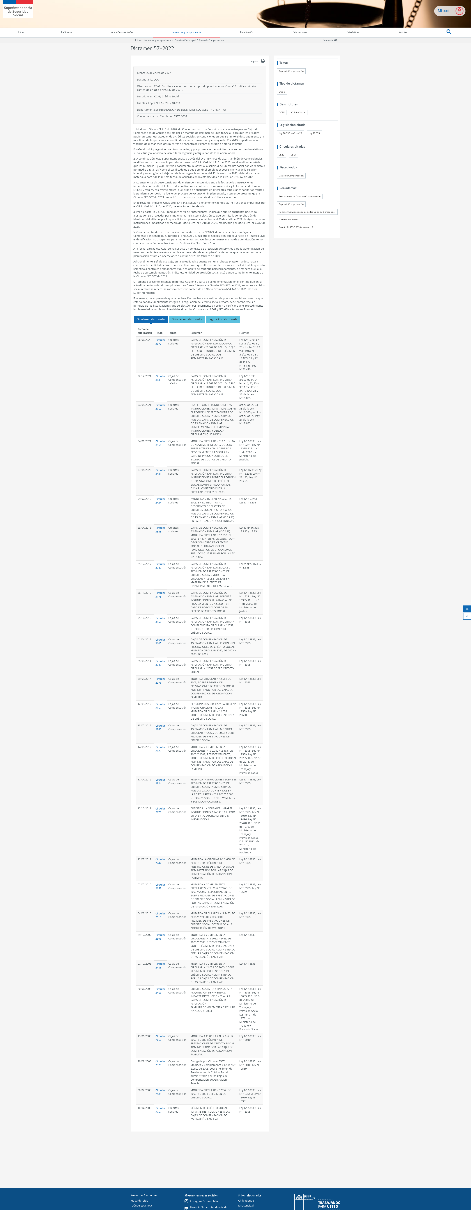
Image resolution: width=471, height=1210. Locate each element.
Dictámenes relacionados (187, 319)
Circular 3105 (160, 641)
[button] (449, 32)
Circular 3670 (160, 341)
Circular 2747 (160, 861)
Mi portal (445, 11)
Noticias (403, 32)
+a (468, 609)
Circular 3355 (160, 529)
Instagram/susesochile (204, 1201)
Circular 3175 (160, 594)
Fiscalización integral (185, 40)
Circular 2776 (160, 810)
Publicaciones (300, 32)
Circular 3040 (160, 662)
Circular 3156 (160, 619)
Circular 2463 (160, 990)
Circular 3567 (160, 406)
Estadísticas (353, 32)
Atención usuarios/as (122, 32)
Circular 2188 (160, 1092)
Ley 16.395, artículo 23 (290, 133)
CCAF (281, 112)
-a (468, 617)
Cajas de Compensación (211, 40)
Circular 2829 (160, 749)
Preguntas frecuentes (144, 1195)
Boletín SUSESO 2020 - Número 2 (296, 227)
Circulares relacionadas (151, 319)
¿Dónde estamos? (141, 1205)
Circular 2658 (160, 886)
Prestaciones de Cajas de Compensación (300, 196)
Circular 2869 (160, 705)
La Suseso (66, 32)
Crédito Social (298, 112)
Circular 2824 (160, 781)
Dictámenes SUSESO (289, 219)
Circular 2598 (160, 936)
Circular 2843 (160, 727)
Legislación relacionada (222, 319)
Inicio (138, 40)
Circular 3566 (160, 443)
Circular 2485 (160, 965)
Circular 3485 (160, 472)
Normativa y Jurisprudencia (157, 40)
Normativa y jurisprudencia (187, 32)
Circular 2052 (160, 1110)
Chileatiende (246, 1200)
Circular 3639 (160, 378)
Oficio (282, 91)
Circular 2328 (160, 1063)
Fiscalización (246, 32)
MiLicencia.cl (246, 1205)
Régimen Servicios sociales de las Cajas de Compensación (308, 211)
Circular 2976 (160, 680)
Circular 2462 (160, 1038)
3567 (293, 154)
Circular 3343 (160, 565)
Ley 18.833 (314, 133)
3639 (281, 154)
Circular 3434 (160, 500)
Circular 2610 (160, 915)
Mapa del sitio (139, 1200)
